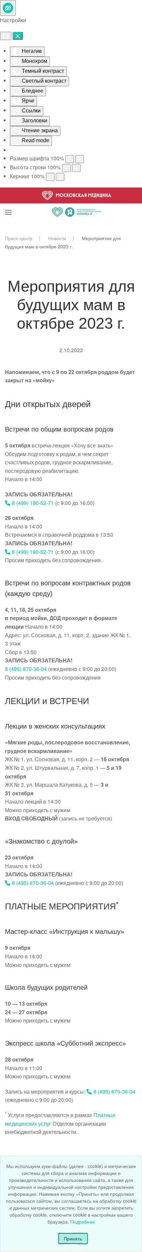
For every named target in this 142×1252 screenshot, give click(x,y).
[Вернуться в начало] (76, 204)
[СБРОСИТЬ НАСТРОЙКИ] (5, 36)
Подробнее (82, 1221)
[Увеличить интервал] (60, 177)
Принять (73, 1238)
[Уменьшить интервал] (50, 177)
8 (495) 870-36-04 (26, 669)
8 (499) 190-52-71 (33, 503)
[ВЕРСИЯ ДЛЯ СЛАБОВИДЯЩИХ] (8, 8)
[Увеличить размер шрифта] (79, 159)
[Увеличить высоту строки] (76, 168)
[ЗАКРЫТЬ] (18, 36)
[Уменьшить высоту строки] (66, 168)
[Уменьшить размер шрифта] (69, 159)
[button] (8, 204)
